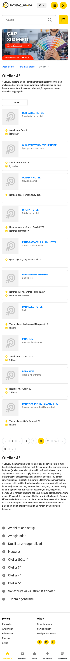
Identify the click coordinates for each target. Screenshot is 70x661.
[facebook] (39, 642)
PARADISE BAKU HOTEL (35, 274)
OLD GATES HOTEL (33, 112)
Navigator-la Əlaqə (46, 633)
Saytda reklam (44, 629)
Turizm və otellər (26, 66)
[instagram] (46, 642)
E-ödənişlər (7, 633)
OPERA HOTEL (30, 209)
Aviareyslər (7, 629)
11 (48, 441)
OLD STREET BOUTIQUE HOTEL (40, 145)
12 (55, 441)
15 (5, 449)
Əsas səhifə (8, 66)
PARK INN (27, 339)
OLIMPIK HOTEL (31, 177)
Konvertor (7, 624)
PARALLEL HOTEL (32, 306)
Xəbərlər (6, 638)
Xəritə (5, 643)
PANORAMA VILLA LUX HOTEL (39, 242)
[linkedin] (53, 642)
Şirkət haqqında (44, 624)
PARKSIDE (28, 371)
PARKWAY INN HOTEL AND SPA (40, 403)
